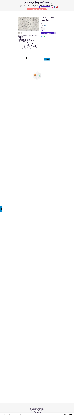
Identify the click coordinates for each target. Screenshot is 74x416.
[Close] (72, 414)
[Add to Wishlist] (55, 33)
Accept (70, 414)
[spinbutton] (43, 29)
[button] (39, 7)
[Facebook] (54, 7)
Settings (66, 414)
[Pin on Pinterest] (43, 36)
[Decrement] (41, 29)
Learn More (47, 25)
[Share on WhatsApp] (44, 36)
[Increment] (44, 29)
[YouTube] (57, 7)
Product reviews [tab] (21, 65)
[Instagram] (52, 7)
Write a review (47, 59)
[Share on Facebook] (41, 36)
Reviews (1, 209)
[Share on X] (46, 36)
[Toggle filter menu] (54, 68)
